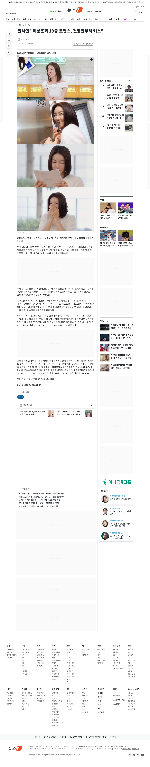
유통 (129, 663)
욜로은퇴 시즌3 (115, 508)
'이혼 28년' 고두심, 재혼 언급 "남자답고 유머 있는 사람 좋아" (41, 497)
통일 (83, 652)
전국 (68, 646)
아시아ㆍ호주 (56, 655)
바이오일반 (40, 701)
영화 (68, 698)
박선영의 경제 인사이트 (117, 496)
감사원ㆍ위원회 (11, 655)
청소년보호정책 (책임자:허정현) (96, 737)
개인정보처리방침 (75, 737)
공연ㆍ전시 (55, 693)
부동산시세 (10, 701)
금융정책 (115, 652)
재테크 (115, 666)
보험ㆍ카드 (116, 658)
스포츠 (103, 227)
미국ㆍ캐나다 (56, 652)
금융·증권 (116, 646)
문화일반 (55, 704)
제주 (68, 682)
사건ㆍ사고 (25, 650)
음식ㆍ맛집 (55, 725)
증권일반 (115, 660)
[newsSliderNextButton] (131, 81)
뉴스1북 (130, 706)
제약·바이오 (41, 696)
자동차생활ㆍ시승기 (58, 723)
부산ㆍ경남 (70, 677)
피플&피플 (55, 674)
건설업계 (9, 704)
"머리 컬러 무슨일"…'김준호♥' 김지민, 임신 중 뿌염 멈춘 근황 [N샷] (69, 413)
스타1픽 (130, 698)
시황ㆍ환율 (116, 663)
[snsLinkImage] (129, 755)
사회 (23, 646)
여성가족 (24, 671)
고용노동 (39, 660)
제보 (142, 7)
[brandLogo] (75, 10)
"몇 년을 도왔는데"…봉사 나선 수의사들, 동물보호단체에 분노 (115, 128)
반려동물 (55, 720)
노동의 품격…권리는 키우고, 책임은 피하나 (120, 537)
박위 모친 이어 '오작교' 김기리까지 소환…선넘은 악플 (39, 506)
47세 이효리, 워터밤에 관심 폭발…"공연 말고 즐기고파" (39, 503)
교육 (23, 655)
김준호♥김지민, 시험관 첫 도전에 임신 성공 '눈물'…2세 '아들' (42, 494)
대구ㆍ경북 (70, 674)
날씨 (23, 666)
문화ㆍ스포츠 (101, 660)
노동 (23, 660)
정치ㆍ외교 (101, 650)
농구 (83, 706)
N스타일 (69, 709)
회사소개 (37, 737)
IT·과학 (25, 689)
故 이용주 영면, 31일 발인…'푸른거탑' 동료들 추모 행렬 (39, 500)
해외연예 (70, 704)
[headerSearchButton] (15, 7)
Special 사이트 (134, 689)
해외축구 (85, 701)
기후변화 (55, 668)
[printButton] (9, 52)
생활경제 (130, 666)
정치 (8, 646)
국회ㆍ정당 (10, 652)
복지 (23, 658)
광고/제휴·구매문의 (50, 737)
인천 (68, 658)
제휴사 (115, 689)
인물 (23, 668)
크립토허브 (52, 11)
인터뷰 (69, 706)
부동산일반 (10, 693)
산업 (129, 646)
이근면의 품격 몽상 (116, 533)
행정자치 (70, 650)
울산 (68, 679)
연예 (19, 25)
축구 (83, 698)
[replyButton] (9, 40)
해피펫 (59, 11)
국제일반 (55, 679)
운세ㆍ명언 (55, 715)
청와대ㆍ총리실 (11, 650)
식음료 (130, 671)
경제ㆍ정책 (40, 650)
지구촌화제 (55, 677)
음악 (68, 701)
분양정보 (9, 698)
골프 (83, 709)
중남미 (54, 663)
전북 (68, 668)
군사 (98, 652)
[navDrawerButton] (7, 7)
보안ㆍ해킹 (25, 704)
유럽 (53, 658)
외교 (84, 646)
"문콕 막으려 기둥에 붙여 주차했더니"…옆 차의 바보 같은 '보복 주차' (122, 328)
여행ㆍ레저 (55, 712)
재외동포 (85, 655)
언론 (53, 706)
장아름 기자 (25, 39)
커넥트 (137, 7)
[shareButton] (9, 34)
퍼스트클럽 (131, 709)
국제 (53, 646)
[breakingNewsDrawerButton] (11, 7)
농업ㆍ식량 (40, 663)
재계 (129, 652)
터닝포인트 (131, 704)
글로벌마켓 (116, 696)
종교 (53, 698)
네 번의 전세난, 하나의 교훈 (121, 499)
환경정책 (39, 666)
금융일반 (115, 650)
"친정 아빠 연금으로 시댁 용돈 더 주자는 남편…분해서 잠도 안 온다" (122, 338)
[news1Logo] (15, 748)
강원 (68, 660)
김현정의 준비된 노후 (116, 521)
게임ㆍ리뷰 (25, 706)
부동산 (8, 689)
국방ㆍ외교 (85, 650)
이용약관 (63, 737)
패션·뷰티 (131, 668)
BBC (114, 693)
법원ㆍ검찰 (25, 652)
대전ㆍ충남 (70, 666)
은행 (114, 655)
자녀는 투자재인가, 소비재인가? (120, 512)
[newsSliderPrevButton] (126, 81)
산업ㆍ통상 (40, 655)
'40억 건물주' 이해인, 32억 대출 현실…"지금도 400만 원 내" (122, 348)
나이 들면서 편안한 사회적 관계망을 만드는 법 (120, 524)
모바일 (24, 698)
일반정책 (9, 696)
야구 (83, 693)
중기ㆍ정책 (131, 660)
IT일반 (24, 701)
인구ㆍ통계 (40, 658)
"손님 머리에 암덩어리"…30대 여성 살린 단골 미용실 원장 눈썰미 (122, 358)
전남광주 (70, 671)
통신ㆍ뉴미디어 (27, 696)
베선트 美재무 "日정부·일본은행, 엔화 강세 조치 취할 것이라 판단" (63, 2)
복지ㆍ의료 (40, 693)
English (90, 11)
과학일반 (24, 709)
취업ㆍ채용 (131, 677)
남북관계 (100, 663)
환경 (23, 663)
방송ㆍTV (70, 696)
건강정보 (55, 709)
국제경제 (55, 666)
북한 (99, 646)
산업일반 (130, 650)
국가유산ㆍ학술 (57, 701)
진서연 (20, 397)
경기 (68, 655)
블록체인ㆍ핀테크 (118, 668)
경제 (38, 646)
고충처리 (113, 737)
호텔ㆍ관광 (131, 674)
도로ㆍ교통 (55, 717)
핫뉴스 (103, 321)
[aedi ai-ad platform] (29, 58)
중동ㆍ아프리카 (57, 660)
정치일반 (9, 658)
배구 (83, 704)
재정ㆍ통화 (40, 652)
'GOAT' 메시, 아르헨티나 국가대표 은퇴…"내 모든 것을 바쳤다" (109, 2)
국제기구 (55, 671)
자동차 (130, 658)
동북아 (54, 650)
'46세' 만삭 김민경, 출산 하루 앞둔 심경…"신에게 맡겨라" (32, 413)
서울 (68, 652)
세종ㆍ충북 (70, 663)
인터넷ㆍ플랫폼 (27, 693)
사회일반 (24, 674)
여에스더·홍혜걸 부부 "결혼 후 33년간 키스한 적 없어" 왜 (115, 108)
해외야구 (85, 696)
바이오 (39, 689)
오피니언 (104, 491)
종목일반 (85, 712)
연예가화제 (70, 693)
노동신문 (97, 11)
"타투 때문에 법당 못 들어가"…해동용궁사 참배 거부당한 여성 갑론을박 (122, 368)
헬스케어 (39, 698)
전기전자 (130, 655)
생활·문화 (56, 689)
